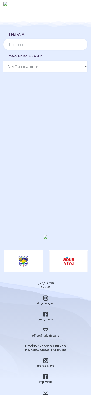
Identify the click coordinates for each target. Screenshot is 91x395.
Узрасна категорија (25, 56)
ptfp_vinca (45, 382)
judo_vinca (45, 319)
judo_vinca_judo (45, 303)
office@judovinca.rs (45, 335)
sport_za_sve (45, 365)
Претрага (16, 34)
